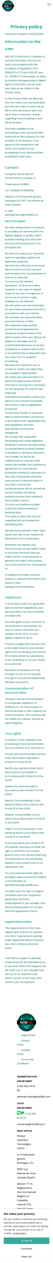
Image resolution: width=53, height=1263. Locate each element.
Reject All (27, 1256)
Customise (26, 1248)
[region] (26, 1236)
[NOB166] (8, 4)
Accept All (26, 1240)
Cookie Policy (19, 1233)
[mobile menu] (49, 4)
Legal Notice (28, 1035)
